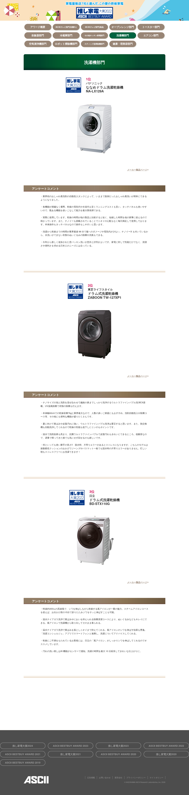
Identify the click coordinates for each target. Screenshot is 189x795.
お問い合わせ (105, 777)
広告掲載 (91, 777)
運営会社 (118, 777)
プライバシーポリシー (136, 777)
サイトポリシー (156, 777)
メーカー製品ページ (137, 169)
